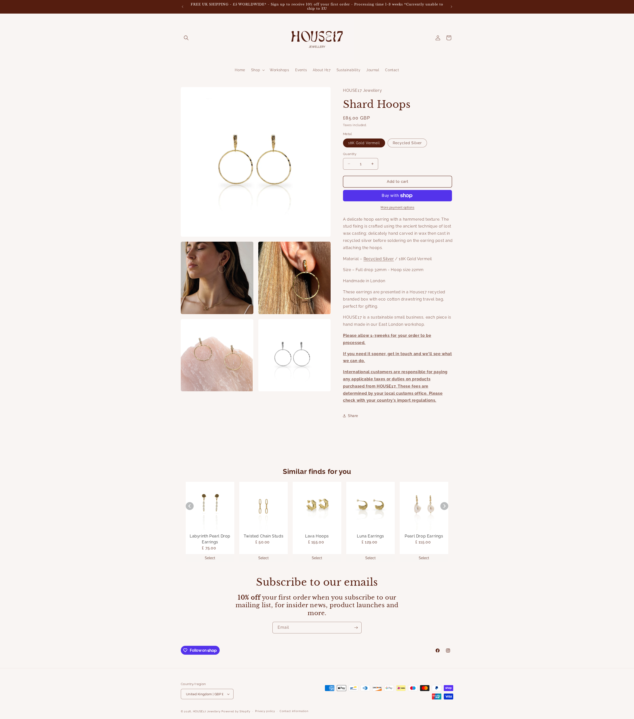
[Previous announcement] (182, 6)
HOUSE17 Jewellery (207, 711)
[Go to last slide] (190, 506)
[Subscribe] (355, 627)
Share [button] (353, 416)
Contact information (294, 711)
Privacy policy (265, 711)
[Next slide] (444, 506)
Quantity (349, 154)
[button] (186, 37)
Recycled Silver (407, 143)
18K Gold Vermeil (364, 143)
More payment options (397, 207)
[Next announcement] (451, 6)
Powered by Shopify (235, 711)
